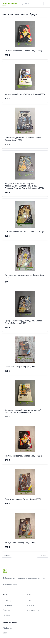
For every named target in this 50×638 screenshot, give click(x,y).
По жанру (6, 610)
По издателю (8, 605)
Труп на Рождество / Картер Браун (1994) (23, 51)
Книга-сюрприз (33, 610)
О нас (29, 600)
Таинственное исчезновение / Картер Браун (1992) (25, 276)
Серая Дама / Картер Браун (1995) (20, 366)
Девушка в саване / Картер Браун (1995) (23, 499)
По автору (7, 600)
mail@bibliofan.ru (10, 584)
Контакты (31, 605)
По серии (6, 615)
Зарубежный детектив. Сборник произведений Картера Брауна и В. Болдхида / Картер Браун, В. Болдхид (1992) (24, 185)
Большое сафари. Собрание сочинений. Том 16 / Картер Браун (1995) (23, 411)
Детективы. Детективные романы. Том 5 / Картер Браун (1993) (23, 138)
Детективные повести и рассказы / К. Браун (24, 231)
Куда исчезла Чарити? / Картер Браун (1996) (25, 94)
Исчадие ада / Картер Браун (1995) (20, 543)
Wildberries (7, 628)
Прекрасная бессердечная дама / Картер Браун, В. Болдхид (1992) (23, 322)
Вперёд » (42, 555)
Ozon (5, 633)
